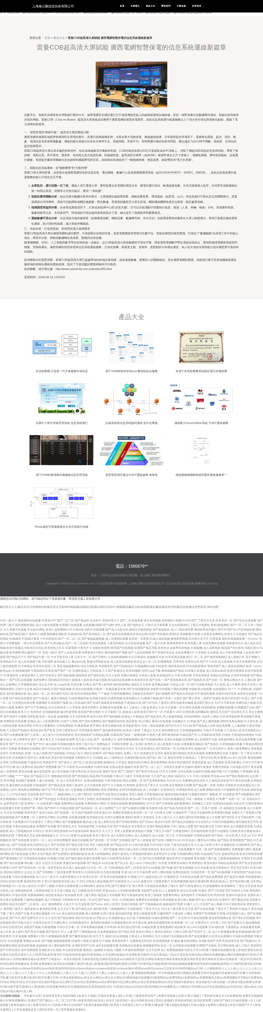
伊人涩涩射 (239, 757)
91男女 (87, 684)
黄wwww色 (79, 661)
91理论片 (39, 831)
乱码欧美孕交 (185, 748)
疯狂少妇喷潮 (109, 858)
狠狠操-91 (215, 794)
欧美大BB (96, 716)
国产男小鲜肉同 (102, 684)
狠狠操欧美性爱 (61, 776)
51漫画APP (179, 812)
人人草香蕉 (74, 707)
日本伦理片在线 (160, 844)
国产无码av (146, 821)
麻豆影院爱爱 (42, 771)
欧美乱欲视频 (94, 762)
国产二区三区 (65, 620)
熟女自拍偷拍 (119, 794)
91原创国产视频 (58, 702)
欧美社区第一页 (93, 876)
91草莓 (221, 913)
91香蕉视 (215, 638)
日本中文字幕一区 (68, 927)
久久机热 (220, 684)
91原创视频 (166, 899)
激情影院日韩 (32, 881)
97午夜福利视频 (204, 693)
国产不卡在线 (208, 661)
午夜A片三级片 (122, 776)
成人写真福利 (215, 762)
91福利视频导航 (79, 698)
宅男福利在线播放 (35, 858)
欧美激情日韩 (154, 808)
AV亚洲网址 (79, 748)
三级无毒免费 (63, 872)
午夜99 (245, 858)
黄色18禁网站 (109, 789)
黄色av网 (135, 799)
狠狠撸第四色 (151, 945)
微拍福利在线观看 (29, 620)
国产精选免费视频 (211, 876)
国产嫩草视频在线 (80, 936)
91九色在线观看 (110, 872)
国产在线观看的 (198, 936)
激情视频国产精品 (172, 670)
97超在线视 (19, 895)
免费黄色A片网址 (93, 652)
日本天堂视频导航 (244, 661)
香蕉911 (174, 634)
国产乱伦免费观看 (154, 858)
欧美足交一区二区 (145, 661)
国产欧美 (49, 730)
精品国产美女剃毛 (232, 647)
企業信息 (181, 6)
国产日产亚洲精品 (36, 707)
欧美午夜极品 (15, 647)
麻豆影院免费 (48, 908)
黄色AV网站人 (145, 931)
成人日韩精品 (53, 899)
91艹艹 (232, 689)
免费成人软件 (8, 789)
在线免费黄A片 (184, 652)
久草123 (47, 881)
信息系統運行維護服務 (112, 583)
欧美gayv (6, 670)
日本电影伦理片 (240, 767)
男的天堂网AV (93, 753)
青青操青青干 (120, 940)
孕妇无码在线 (83, 918)
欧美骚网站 (228, 885)
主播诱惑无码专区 (141, 940)
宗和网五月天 (83, 757)
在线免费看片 (186, 849)
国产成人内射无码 (116, 629)
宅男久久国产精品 (40, 853)
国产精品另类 (126, 931)
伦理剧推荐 (243, 844)
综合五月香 (46, 684)
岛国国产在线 (149, 890)
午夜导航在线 (113, 780)
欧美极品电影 (160, 684)
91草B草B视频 (240, 675)
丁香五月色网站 (200, 624)
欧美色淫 (163, 647)
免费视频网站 (36, 895)
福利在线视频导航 (159, 922)
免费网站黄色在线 (193, 780)
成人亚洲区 (137, 744)
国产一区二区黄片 (198, 808)
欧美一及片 (40, 904)
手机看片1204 (173, 711)
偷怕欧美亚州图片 (205, 629)
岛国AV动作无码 (226, 693)
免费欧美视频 (121, 812)
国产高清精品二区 (94, 634)
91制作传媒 (101, 767)
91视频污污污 (136, 876)
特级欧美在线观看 (200, 689)
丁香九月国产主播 (17, 913)
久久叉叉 (108, 831)
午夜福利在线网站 (243, 734)
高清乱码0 (36, 730)
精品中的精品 (41, 689)
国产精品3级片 (18, 634)
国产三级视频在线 (84, 931)
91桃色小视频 (80, 940)
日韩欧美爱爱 (120, 744)
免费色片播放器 (218, 1004)
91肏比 (202, 890)
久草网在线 (245, 689)
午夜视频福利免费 (56, 936)
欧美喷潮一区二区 (182, 922)
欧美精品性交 (165, 675)
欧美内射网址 (233, 762)
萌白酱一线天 (33, 863)
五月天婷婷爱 (92, 785)
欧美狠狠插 (103, 799)
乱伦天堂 (188, 908)
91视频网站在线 (145, 666)
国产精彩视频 (66, 675)
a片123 (252, 835)
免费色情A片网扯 (96, 803)
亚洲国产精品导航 (145, 647)
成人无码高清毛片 (71, 780)
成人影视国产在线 (205, 739)
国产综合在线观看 (244, 620)
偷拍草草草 (173, 858)
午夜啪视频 (143, 918)
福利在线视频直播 (233, 638)
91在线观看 (15, 940)
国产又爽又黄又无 (42, 739)
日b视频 (98, 757)
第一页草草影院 (52, 867)
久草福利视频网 (118, 657)
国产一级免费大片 (104, 739)
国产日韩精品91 (123, 666)
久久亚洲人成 (232, 730)
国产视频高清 (196, 679)
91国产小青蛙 (69, 721)
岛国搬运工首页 (202, 803)
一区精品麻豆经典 (114, 689)
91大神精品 (25, 666)
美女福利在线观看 (73, 913)
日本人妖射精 (201, 776)
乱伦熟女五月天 (199, 638)
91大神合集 (251, 721)
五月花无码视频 (14, 812)
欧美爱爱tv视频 (221, 812)
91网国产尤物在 (206, 945)
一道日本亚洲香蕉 (32, 643)
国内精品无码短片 (59, 679)
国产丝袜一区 (214, 679)
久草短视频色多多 (25, 1009)
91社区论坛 (174, 780)
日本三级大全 (163, 817)
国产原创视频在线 (175, 679)
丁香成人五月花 (151, 730)
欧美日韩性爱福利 (56, 831)
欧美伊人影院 (131, 730)
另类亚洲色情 (201, 675)
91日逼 (131, 918)
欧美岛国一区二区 (141, 812)
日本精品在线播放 (155, 885)
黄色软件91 (50, 762)
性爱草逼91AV (102, 812)
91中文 (150, 803)
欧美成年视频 (26, 945)
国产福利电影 (56, 753)
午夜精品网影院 (253, 744)
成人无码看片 (151, 789)
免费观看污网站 (242, 849)
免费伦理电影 (220, 767)
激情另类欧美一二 (91, 849)
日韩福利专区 (70, 899)
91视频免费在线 (121, 922)
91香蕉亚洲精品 (67, 799)
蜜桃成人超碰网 (93, 950)
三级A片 (173, 885)
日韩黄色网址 (181, 831)
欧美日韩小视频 (185, 899)
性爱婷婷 (12, 771)
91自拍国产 (76, 1004)
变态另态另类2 (239, 867)
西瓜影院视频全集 (220, 918)
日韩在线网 (184, 771)
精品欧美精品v (54, 895)
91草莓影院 (11, 675)
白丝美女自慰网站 (220, 936)
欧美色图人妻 (193, 643)
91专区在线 (94, 771)
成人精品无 (29, 885)
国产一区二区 (238, 624)
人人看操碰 (238, 725)
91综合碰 (108, 863)
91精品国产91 (189, 734)
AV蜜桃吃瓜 (171, 876)
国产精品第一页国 (204, 785)
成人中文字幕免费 (139, 872)
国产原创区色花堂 (163, 652)
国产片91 (39, 744)
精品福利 (80, 867)
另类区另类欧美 (226, 785)
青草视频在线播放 (72, 1009)
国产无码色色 (47, 799)
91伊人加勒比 (87, 799)
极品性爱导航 (68, 711)
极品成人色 (90, 821)
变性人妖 (120, 624)
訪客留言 (196, 6)
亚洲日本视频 (172, 739)
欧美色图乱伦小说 (248, 785)
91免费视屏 (233, 995)
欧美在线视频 (196, 753)
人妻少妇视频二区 (47, 780)
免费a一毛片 (132, 753)
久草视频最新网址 (191, 730)
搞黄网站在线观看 (72, 803)
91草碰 (191, 721)
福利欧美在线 (61, 881)
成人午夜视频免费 (223, 931)
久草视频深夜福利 (141, 853)
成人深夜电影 (211, 647)
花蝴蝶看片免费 (190, 634)
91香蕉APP (49, 620)
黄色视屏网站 (159, 762)
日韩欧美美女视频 (240, 831)
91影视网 (71, 647)
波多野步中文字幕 (164, 853)
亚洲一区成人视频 (36, 753)
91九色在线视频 (139, 844)
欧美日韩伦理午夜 (129, 927)
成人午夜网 (233, 684)
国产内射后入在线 (237, 890)
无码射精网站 (192, 716)
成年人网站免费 (99, 844)
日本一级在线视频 (153, 725)
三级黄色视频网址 (229, 858)
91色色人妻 (153, 734)
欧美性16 (150, 744)
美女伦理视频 (152, 620)
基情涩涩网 (174, 757)
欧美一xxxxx (254, 666)
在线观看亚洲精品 (192, 744)
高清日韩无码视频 (62, 757)
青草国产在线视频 (122, 647)
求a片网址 (144, 721)
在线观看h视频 (92, 624)
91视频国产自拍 (244, 707)
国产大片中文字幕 (20, 744)
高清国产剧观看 (26, 780)
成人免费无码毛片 (39, 1004)
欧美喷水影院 (98, 698)
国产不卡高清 (66, 767)
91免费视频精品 (107, 931)
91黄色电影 (16, 753)
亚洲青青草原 (52, 995)
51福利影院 (135, 908)
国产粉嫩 (167, 867)
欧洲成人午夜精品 (132, 716)
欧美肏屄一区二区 (130, 858)
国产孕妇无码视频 (243, 918)
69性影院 (161, 666)
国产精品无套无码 (77, 844)
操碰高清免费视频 (112, 702)
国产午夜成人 (41, 698)
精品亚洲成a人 (219, 881)
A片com (56, 913)
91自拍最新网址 (196, 666)
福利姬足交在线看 (234, 808)
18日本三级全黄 (171, 908)
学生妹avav (218, 776)
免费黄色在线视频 (147, 899)
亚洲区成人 (254, 895)
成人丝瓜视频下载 (29, 661)
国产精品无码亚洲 (175, 808)
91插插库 (15, 638)
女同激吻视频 (50, 711)
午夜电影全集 (133, 702)
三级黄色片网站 (46, 817)
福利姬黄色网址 (112, 730)
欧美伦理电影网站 (85, 693)
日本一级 (201, 849)
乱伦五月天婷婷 (52, 863)
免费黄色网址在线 (216, 753)
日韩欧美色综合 (149, 849)
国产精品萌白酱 (239, 881)
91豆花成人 (189, 840)
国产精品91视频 (234, 876)
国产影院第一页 (166, 748)
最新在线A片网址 (139, 762)
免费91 (19, 707)
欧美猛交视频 (98, 679)
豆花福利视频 (199, 831)
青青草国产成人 (217, 666)
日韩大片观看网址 (44, 725)
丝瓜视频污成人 (236, 913)
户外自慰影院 (48, 638)
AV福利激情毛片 (79, 922)
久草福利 (201, 652)
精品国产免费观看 (45, 767)
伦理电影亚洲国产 (90, 730)
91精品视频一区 (243, 1000)
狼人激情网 (92, 913)
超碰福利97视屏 (173, 904)
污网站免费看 (179, 689)
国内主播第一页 (133, 780)
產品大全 (150, 6)
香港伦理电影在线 (98, 661)
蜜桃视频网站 (137, 803)
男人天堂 (241, 835)
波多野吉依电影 (247, 693)
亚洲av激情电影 (94, 780)
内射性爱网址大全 (70, 876)
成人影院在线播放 (121, 661)
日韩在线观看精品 (173, 799)
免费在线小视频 (246, 702)
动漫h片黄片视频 (188, 995)
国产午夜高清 (122, 826)
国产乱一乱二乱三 (151, 767)
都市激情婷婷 (170, 734)
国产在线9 (93, 702)
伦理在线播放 (97, 643)
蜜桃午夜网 (132, 817)
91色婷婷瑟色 (65, 734)
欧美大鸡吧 (94, 890)
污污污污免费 (68, 835)
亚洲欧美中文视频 (50, 950)
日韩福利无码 (204, 895)
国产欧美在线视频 (117, 634)
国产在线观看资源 (138, 689)
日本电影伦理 (104, 826)
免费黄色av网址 (178, 863)
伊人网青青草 (21, 739)
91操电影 (6, 885)
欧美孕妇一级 (126, 1000)
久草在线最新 (184, 835)
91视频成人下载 (28, 799)
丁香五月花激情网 (199, 812)
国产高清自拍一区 (29, 867)
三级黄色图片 (161, 881)
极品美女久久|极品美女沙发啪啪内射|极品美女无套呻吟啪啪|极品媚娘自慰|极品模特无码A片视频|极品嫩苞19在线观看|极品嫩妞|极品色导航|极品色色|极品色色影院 (103, 606)
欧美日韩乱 (46, 812)
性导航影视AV (132, 725)
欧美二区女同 (88, 899)
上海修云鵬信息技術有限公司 (53, 6)
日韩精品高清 (119, 799)
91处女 (8, 739)
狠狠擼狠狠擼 (61, 940)
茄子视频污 (252, 657)
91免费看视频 (179, 881)
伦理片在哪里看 (114, 817)
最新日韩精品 (59, 698)
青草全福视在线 (112, 725)
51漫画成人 (189, 757)
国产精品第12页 (204, 826)
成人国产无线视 (16, 844)
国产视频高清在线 (113, 721)
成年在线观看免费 (107, 945)
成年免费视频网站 (128, 739)
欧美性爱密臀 (92, 858)
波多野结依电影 (180, 647)
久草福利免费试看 (128, 890)
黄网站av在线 (31, 940)
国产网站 (95, 725)
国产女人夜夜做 (141, 840)
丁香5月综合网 (207, 757)
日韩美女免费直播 (66, 885)
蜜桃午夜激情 (202, 767)
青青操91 (148, 936)
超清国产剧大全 (204, 702)
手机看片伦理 (33, 995)
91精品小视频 (112, 950)
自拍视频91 (220, 689)
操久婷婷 (51, 744)
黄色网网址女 (170, 730)
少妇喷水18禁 (163, 812)
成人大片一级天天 (47, 876)
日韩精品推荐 (202, 835)
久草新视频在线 (154, 794)
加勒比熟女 (252, 647)
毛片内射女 (72, 849)
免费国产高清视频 (204, 913)
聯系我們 (166, 6)
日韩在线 (96, 670)
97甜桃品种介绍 (22, 849)
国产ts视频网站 (245, 794)
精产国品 (223, 840)
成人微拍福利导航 (59, 945)
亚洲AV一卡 (32, 803)
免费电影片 (104, 744)
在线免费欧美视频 (214, 643)
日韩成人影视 (147, 675)
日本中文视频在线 (223, 844)
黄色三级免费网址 (238, 748)
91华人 (245, 698)
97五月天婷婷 (168, 771)
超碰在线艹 (201, 748)
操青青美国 (85, 1000)
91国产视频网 (84, 812)
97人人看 (67, 931)
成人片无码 (78, 881)
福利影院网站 (121, 684)
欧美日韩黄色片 (220, 867)
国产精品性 (82, 620)
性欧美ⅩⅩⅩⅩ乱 (34, 647)
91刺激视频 (49, 927)
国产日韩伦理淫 (10, 950)
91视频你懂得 (66, 744)
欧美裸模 (15, 652)
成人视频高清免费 (241, 826)
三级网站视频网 (34, 899)
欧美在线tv (210, 863)
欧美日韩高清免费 (251, 853)
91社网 (163, 785)
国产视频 (47, 940)
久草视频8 (246, 771)
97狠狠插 (187, 858)
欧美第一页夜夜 (139, 638)
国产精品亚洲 (56, 785)
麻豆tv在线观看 (161, 721)
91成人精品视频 (160, 638)
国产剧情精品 (161, 629)
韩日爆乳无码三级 (62, 693)
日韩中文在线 (24, 689)
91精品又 (244, 908)
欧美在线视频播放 (115, 876)
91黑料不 (225, 899)
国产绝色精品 (80, 776)
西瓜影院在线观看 (119, 679)
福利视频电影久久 (47, 835)
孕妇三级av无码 (128, 849)
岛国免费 (33, 794)
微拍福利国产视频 (115, 652)
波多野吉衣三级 (14, 803)
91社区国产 (189, 620)
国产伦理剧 (58, 844)
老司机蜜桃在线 (16, 693)
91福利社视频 (201, 771)
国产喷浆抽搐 (19, 853)
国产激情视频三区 (11, 858)
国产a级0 (108, 624)
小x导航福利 (127, 899)
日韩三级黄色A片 (67, 730)
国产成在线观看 (14, 863)
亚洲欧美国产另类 (210, 940)
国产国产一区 (63, 670)
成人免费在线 (24, 767)
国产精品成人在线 (204, 725)
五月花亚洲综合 (145, 748)
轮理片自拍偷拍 (219, 831)
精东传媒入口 (62, 661)
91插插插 (39, 849)
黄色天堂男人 (250, 684)
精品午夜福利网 (199, 881)
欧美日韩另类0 (231, 698)
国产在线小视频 (162, 840)
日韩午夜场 (222, 826)
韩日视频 (9, 780)
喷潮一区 (217, 808)
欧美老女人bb (155, 707)
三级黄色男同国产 (145, 995)
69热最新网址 (253, 876)
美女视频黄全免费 (180, 785)
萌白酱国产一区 (31, 652)
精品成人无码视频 (109, 895)
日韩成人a (135, 936)
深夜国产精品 (222, 1000)
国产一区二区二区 (69, 638)
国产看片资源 (191, 698)
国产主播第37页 (121, 885)
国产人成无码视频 (139, 652)
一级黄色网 (138, 734)
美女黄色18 (138, 826)
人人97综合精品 (16, 794)
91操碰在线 (74, 634)
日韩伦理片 (150, 863)
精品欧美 (180, 927)
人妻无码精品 (115, 643)
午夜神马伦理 (41, 922)
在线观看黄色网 (250, 927)
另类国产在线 (101, 794)
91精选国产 (40, 785)
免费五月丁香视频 (243, 812)
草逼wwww (109, 890)
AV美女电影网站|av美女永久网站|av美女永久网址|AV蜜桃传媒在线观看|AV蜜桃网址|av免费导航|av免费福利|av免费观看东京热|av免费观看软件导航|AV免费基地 (160, 977)
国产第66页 (85, 794)
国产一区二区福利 (76, 643)
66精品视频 (67, 808)
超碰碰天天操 (155, 657)
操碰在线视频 (180, 1004)
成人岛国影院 (142, 835)
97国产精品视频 (61, 689)
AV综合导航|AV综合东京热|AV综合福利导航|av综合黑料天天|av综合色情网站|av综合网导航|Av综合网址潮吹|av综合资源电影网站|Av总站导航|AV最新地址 (97, 982)
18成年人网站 (210, 716)
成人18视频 (79, 890)
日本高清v (110, 927)
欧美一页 (166, 945)
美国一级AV (49, 652)
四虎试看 (76, 684)
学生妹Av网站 (36, 629)
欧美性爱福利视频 (97, 1004)
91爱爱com (224, 757)
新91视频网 (162, 693)
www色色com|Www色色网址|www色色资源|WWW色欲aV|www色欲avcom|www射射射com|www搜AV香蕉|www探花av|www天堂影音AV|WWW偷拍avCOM (104, 968)
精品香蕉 (131, 721)
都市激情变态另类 (247, 821)
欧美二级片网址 (87, 895)
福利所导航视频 (195, 817)
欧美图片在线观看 (70, 624)
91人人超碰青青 (169, 890)
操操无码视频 (80, 840)
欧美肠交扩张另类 (151, 753)
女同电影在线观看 (184, 945)
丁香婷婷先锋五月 (213, 995)
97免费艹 (222, 799)
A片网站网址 (87, 885)
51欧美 (97, 689)
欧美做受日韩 (139, 679)
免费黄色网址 (171, 895)
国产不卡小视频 (112, 785)
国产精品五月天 (40, 776)
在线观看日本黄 (10, 808)
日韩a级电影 (116, 867)
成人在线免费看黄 (59, 840)
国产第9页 (227, 817)
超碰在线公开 (154, 876)
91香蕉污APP (9, 867)
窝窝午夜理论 (120, 853)
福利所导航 (100, 908)
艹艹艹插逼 (22, 776)
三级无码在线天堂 (182, 844)
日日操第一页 (173, 707)
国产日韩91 (99, 657)
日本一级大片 (8, 620)
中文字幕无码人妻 (62, 657)
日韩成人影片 (74, 753)
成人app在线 (62, 684)
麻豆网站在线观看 (20, 785)
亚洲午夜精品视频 (158, 826)
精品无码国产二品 (20, 904)
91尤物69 (187, 767)
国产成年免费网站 (90, 721)
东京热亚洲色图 (72, 950)
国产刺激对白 (248, 940)
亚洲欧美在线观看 (110, 707)
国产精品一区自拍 (222, 835)
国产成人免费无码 (39, 757)
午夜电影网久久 (29, 675)
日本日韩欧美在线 (234, 904)
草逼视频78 (19, 757)
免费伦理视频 (167, 995)
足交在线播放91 (179, 624)
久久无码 (51, 918)
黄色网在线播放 (100, 922)
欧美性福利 (18, 1004)
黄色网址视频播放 (29, 789)
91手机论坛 (100, 918)
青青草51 (78, 872)
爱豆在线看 (26, 771)
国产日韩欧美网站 (127, 821)
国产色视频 (110, 849)
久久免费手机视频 (15, 629)
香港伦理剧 (25, 725)
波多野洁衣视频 (160, 689)
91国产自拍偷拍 (158, 634)
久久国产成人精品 (162, 776)
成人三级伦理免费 (182, 629)
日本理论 (256, 881)
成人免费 (199, 789)
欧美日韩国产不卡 (241, 1004)
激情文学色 (103, 885)
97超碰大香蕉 (30, 638)
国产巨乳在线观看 (20, 679)
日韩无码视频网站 (223, 821)
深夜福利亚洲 (23, 890)
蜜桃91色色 (213, 789)
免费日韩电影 (129, 675)
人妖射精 (249, 652)
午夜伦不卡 (85, 647)
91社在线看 (201, 867)
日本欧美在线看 (189, 876)
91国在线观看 (18, 762)
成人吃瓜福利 (77, 702)
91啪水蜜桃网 (160, 918)
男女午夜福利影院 (132, 895)
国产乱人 (79, 762)
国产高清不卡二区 (199, 931)
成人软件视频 (60, 771)
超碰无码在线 (230, 853)
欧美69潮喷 (133, 670)
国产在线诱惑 (117, 881)
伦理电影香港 (184, 789)
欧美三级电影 (153, 895)
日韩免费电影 (65, 725)
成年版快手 (188, 895)
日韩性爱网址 (254, 803)
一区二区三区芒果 (65, 1000)
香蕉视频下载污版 (205, 858)
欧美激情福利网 (246, 931)
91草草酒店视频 (175, 657)
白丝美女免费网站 (212, 634)
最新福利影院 (78, 853)
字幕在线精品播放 (24, 826)
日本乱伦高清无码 (11, 927)
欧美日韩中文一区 (151, 711)
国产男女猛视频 (184, 867)
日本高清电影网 (230, 716)
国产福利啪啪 (112, 716)
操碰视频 (63, 716)
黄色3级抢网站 (220, 624)
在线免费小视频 (50, 803)
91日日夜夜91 (137, 657)
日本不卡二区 (83, 657)
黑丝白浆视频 (164, 1000)
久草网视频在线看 (230, 744)
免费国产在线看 (46, 826)
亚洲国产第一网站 (32, 808)
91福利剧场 (208, 707)
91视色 (226, 734)
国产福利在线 (96, 675)
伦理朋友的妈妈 (223, 803)
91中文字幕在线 (225, 702)
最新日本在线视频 (116, 936)
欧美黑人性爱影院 (122, 1004)
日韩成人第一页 (180, 684)
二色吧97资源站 (211, 698)
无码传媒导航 (86, 826)
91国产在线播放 (120, 840)
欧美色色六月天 (54, 647)
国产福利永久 (135, 624)
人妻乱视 (250, 679)
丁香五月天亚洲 (246, 885)
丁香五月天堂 (206, 620)
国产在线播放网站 (152, 739)
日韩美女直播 (172, 767)
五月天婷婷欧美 (79, 716)
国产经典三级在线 (99, 748)
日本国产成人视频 (210, 904)
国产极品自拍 (240, 899)
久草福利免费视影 (133, 950)
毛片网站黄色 (226, 945)
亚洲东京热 (192, 661)
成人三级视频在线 (20, 831)
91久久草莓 (143, 1004)
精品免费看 (223, 725)
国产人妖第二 (33, 734)
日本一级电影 (194, 799)
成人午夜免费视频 (231, 652)
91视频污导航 (56, 858)
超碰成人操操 (80, 679)
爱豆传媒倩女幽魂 (181, 702)
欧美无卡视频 (88, 995)
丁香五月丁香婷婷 (226, 908)
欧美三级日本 (101, 835)
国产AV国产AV (227, 629)
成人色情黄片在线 (168, 744)
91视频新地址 (117, 918)
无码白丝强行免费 (11, 881)
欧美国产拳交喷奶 (89, 711)
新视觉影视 (199, 762)
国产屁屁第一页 (64, 812)
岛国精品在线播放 (130, 945)
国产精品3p (94, 863)
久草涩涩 (121, 762)
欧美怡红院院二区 (44, 666)
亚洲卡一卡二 (38, 840)
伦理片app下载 (150, 670)
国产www (97, 904)
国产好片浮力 (173, 725)
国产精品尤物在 (113, 753)
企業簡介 (135, 6)
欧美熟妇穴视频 (142, 831)
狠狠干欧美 (110, 771)
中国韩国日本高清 (42, 670)
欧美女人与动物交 (235, 634)
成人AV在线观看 (197, 927)
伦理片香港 (107, 913)
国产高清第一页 (99, 840)
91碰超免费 (148, 927)
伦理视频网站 (91, 789)
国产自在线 (243, 789)
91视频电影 (164, 661)
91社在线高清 (57, 707)
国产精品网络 (65, 918)
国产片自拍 (49, 748)
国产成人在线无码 (206, 899)
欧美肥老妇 (196, 863)
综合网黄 (62, 817)
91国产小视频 (46, 885)
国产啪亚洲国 (74, 858)
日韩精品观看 (100, 734)
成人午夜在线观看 (47, 624)
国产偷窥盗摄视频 (93, 638)
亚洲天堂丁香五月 (147, 785)
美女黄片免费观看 (11, 899)
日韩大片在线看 (213, 730)
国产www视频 (152, 867)
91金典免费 (84, 835)
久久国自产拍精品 (17, 730)
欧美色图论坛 (131, 698)
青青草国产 (31, 812)
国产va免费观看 (14, 734)
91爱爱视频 (115, 698)
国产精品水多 (83, 908)
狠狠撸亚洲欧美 (57, 634)
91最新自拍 (35, 762)
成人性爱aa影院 (216, 670)
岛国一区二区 (237, 799)
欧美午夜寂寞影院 (179, 762)
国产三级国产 (126, 771)
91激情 (93, 940)
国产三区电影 (216, 890)
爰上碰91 (18, 931)
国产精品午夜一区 (38, 657)
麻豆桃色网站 (189, 940)
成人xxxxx (136, 863)
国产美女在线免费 (250, 863)
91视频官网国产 (198, 794)
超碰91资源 (132, 767)
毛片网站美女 (59, 922)
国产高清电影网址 (154, 780)
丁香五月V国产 (162, 831)
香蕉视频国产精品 (241, 840)
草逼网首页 (105, 666)
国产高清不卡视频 (15, 716)
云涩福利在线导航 (209, 734)
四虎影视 (33, 716)
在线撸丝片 (179, 721)
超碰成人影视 (131, 711)
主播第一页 (236, 753)
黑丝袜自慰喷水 (14, 872)
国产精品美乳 (153, 716)
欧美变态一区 (224, 620)
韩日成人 (68, 867)
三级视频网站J (117, 908)
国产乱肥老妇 (61, 853)
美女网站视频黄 (40, 913)
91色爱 (162, 863)
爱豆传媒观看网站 (68, 666)
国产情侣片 (53, 931)
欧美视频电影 (161, 940)
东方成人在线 (84, 739)
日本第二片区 (218, 922)
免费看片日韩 (36, 936)
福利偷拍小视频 (172, 620)
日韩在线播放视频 (23, 876)
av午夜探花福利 (79, 831)
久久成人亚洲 (202, 844)
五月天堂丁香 (66, 908)
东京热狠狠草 (83, 734)
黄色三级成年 (74, 785)
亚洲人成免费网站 (57, 629)
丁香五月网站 (52, 821)
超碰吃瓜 (109, 762)
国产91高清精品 (54, 643)
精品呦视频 (253, 922)
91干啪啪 (105, 940)
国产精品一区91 (108, 899)
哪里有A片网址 (207, 840)
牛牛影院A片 (203, 821)
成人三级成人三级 (134, 707)
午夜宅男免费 (183, 675)
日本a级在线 (216, 927)
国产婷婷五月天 (67, 826)
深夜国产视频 (32, 927)
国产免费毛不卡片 (32, 918)
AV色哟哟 (129, 785)
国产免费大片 (236, 922)
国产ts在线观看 (220, 872)
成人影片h (48, 734)
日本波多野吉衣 (152, 799)
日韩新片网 (59, 1004)
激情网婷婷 (55, 904)
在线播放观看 (77, 817)
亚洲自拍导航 (184, 1000)
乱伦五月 (30, 872)
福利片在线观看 (95, 629)
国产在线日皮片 (22, 922)
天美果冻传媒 (141, 776)
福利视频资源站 (25, 624)
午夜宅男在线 (78, 771)
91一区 (17, 885)
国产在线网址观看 (133, 808)
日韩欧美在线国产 (143, 693)
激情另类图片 (90, 707)
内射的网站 (69, 995)
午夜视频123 (20, 821)
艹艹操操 (103, 693)
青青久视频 (136, 794)
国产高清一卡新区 (170, 698)
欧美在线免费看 (246, 739)
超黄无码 (146, 881)
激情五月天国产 (220, 711)
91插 (124, 872)
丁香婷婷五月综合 (122, 748)
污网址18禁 (180, 931)
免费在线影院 (181, 872)
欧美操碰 (70, 895)
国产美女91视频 (35, 931)
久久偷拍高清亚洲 (217, 780)
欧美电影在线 (95, 817)
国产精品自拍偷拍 (183, 821)
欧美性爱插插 (235, 670)
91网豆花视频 (191, 707)
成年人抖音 (124, 995)
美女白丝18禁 (189, 890)
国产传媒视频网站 (219, 849)
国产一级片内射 (156, 643)
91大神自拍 (76, 629)
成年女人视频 (37, 634)
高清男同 (256, 945)
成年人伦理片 (112, 904)
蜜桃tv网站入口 (67, 794)
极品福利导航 (124, 913)
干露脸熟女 (232, 927)
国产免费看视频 (72, 821)
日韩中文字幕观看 (156, 624)
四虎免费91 (40, 679)
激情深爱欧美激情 (176, 794)
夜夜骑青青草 (175, 643)
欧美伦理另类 (230, 940)
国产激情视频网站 (215, 657)
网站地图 (212, 606)
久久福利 (179, 817)
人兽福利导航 (41, 890)
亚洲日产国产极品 (40, 1000)
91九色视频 (225, 661)
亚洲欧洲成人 (80, 670)
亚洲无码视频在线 (130, 789)
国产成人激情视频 (208, 721)
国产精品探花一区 (86, 808)
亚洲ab (31, 721)
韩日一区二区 (194, 657)
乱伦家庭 (213, 652)
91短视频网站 (211, 885)
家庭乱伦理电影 (220, 675)
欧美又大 (23, 711)
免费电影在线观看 (15, 721)
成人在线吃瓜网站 (122, 835)
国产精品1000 (119, 844)
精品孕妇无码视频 (101, 776)
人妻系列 (164, 702)
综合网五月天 (239, 711)
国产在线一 (156, 679)
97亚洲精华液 (246, 629)
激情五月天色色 (141, 684)
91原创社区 (168, 789)
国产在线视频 (164, 803)
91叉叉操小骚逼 (61, 890)
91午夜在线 (139, 922)
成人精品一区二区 (38, 693)
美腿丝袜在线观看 (74, 863)
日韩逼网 (47, 661)
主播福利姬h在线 (135, 757)
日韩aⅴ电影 (198, 1004)
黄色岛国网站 (236, 666)
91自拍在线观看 (135, 643)
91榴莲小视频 (150, 698)
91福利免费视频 (243, 936)
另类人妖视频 (123, 831)
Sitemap (212, 583)
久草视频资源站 (28, 684)
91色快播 (188, 711)
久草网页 (209, 799)
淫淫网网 (188, 739)
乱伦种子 (95, 620)
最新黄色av (31, 908)
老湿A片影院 (163, 821)
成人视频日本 (236, 657)
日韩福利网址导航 (188, 853)
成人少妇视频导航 (48, 721)
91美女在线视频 (82, 689)
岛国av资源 (116, 767)
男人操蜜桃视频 (173, 716)
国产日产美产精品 (53, 789)
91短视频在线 (179, 936)
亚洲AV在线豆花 (236, 895)
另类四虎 (178, 661)
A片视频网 (228, 789)
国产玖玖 (15, 918)
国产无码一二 (48, 794)
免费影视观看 (225, 707)
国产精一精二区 (157, 757)
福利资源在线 (176, 666)
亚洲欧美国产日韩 (83, 945)
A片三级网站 (231, 771)
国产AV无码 (149, 702)
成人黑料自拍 (106, 821)
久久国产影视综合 (113, 670)
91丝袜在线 (92, 872)
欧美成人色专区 (105, 1000)
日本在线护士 (218, 748)
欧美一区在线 (48, 716)
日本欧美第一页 (200, 872)
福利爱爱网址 (182, 803)
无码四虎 (36, 711)
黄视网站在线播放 (29, 748)
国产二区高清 (133, 867)
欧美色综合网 (138, 634)
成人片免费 (213, 817)
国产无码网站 (45, 872)
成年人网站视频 (162, 872)
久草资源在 (147, 817)
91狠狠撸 (197, 647)
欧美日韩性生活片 (38, 844)
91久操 (187, 725)
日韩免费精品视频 (92, 927)
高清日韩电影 (129, 904)
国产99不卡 (51, 808)
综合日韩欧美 (89, 666)
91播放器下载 (161, 1004)
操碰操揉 (42, 945)
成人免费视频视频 (172, 950)
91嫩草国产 (164, 913)
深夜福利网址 (226, 739)
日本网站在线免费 (23, 702)
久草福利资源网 (65, 739)
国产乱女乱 (122, 863)
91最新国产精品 (120, 734)
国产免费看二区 (25, 817)
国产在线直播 (20, 840)
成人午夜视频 (73, 789)
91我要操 (229, 794)
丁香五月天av (151, 908)
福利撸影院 (202, 711)
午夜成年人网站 (182, 913)
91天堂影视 (82, 904)
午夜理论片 (202, 922)
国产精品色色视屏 (20, 698)
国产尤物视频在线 (150, 904)
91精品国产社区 (211, 853)
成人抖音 (5, 931)
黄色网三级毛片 (14, 908)
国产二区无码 (178, 918)
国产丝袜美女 (48, 675)
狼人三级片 (242, 945)
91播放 (175, 940)
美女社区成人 (168, 849)
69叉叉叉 (98, 936)
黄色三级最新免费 (144, 913)
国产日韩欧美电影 (202, 684)
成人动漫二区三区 (163, 835)
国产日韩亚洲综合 (190, 885)
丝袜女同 (239, 803)
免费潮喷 (41, 702)
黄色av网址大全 (234, 679)
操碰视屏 (81, 675)
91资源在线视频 (117, 803)
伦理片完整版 (8, 748)
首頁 (122, 6)
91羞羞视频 (81, 725)
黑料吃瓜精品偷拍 (231, 721)
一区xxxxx (251, 638)
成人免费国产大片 (110, 808)
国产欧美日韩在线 (147, 771)
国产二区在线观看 (131, 620)
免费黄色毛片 (234, 643)
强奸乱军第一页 (49, 1009)
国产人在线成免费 (69, 652)
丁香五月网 (251, 753)
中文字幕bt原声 (244, 817)
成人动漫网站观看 (116, 638)
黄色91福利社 (163, 931)
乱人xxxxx (133, 881)
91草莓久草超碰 (195, 670)
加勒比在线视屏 (228, 863)
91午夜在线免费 (240, 780)
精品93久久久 (183, 776)
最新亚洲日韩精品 (175, 753)
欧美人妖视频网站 (99, 853)
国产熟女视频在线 (237, 776)
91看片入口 (191, 904)
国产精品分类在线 (182, 693)
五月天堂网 (153, 950)
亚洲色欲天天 (8, 661)
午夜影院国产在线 (242, 872)
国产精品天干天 (16, 657)
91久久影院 (113, 675)
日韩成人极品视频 (97, 881)
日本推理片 (36, 821)
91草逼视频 (19, 936)
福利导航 (216, 771)
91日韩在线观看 (197, 918)
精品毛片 (95, 831)
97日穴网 (9, 767)
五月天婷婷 (162, 936)
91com (177, 840)
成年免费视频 (29, 950)
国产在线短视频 (204, 908)
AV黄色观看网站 (120, 693)
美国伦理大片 (110, 620)
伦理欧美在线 (145, 1000)
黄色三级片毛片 (86, 744)
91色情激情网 (21, 670)
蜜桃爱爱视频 (179, 638)
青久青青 (138, 885)
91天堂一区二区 (97, 867)
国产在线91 (64, 748)
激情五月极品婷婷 (140, 629)
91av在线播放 (84, 767)
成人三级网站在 (114, 757)
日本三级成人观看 (181, 826)
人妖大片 (68, 904)
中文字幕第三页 (112, 711)
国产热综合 (211, 744)
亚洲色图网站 (165, 927)
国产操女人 (65, 762)
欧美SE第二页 (55, 849)
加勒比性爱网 (101, 647)
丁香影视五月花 (25, 835)
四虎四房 (219, 895)
